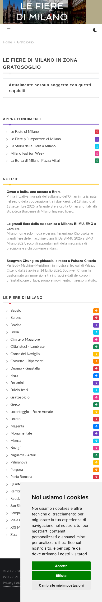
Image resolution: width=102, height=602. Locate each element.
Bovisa (15, 325)
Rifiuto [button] (61, 576)
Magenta (17, 426)
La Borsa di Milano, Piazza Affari (35, 160)
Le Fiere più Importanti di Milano (35, 139)
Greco (15, 404)
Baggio (15, 310)
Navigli (15, 448)
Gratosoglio (25, 42)
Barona (15, 318)
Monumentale (21, 433)
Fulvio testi (19, 390)
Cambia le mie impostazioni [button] (61, 585)
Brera (14, 332)
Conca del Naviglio (25, 354)
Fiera (14, 375)
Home (7, 42)
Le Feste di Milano (24, 132)
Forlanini (17, 383)
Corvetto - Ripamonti (26, 361)
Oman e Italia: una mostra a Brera (33, 192)
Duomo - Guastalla (25, 368)
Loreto (15, 419)
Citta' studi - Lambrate (27, 346)
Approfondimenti (22, 119)
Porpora (16, 470)
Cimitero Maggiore (25, 339)
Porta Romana (21, 477)
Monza (15, 441)
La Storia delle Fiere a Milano (33, 146)
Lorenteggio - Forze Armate (31, 412)
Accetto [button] (61, 566)
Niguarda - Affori (23, 455)
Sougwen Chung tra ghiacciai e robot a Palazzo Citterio (51, 261)
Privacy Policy (13, 583)
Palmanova (18, 462)
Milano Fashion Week (27, 153)
